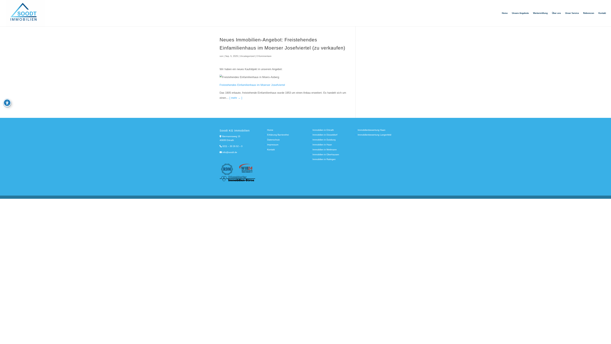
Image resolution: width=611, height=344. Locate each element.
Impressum (272, 144)
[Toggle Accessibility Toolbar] (7, 103)
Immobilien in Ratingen (324, 159)
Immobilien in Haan (322, 144)
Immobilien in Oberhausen (326, 154)
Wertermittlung (540, 13)
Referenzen (588, 13)
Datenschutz (273, 139)
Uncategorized (247, 56)
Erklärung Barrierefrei (278, 134)
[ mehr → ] (235, 97)
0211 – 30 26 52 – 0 (232, 146)
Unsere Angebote (520, 13)
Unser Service (572, 13)
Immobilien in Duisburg (324, 139)
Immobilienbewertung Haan (371, 130)
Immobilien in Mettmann (325, 149)
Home (505, 13)
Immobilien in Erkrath (323, 130)
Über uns (556, 13)
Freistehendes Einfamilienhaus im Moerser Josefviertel (252, 84)
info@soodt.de (229, 152)
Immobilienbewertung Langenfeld (374, 134)
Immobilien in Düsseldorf (325, 134)
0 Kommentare (263, 56)
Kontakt (602, 13)
